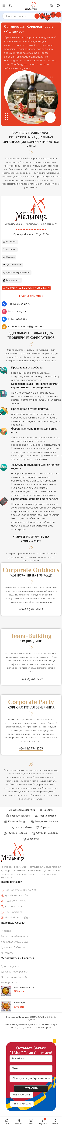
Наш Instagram (14, 906)
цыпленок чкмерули (24, 987)
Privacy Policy (17, 1027)
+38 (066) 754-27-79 (15, 901)
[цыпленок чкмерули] (6, 991)
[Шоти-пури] (6, 1006)
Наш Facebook (13, 912)
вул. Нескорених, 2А (16, 895)
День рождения (10, 966)
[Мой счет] (10, 5)
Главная (6, 931)
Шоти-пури (19, 1002)
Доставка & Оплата (13, 947)
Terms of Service (36, 1027)
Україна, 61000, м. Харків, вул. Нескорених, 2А (31, 224)
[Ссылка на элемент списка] (31, 304)
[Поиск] (37, 16)
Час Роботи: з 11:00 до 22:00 (21, 890)
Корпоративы (9, 982)
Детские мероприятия (14, 972)
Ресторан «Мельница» (14, 936)
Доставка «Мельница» (14, 942)
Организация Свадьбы (14, 977)
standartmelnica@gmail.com (21, 917)
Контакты (7, 953)
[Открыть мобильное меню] (4, 5)
